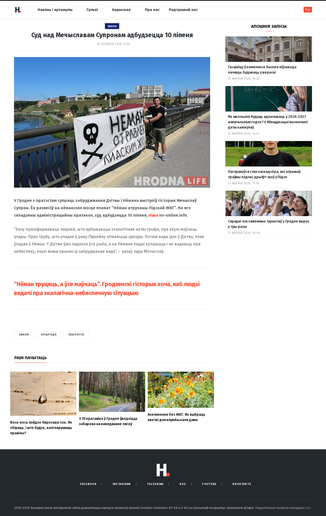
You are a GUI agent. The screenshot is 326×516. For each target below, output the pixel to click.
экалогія (76, 334)
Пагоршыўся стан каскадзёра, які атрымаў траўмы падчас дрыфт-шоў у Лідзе (264, 174)
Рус (308, 10)
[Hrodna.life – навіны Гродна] (18, 9)
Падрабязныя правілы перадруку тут (283, 508)
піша (153, 215)
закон (24, 334)
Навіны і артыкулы (55, 9)
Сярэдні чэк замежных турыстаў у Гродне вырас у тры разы (268, 224)
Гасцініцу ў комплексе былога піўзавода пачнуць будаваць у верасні (262, 70)
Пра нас (152, 9)
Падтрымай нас (183, 9)
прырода (49, 334)
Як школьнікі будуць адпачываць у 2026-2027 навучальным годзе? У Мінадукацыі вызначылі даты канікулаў (268, 122)
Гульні (92, 9)
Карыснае (121, 9)
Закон (112, 26)
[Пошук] (292, 9)
